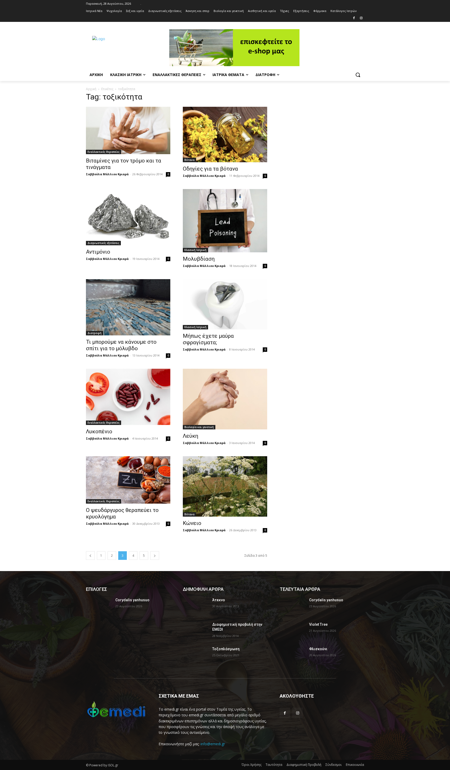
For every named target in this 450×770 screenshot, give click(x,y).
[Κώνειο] (225, 486)
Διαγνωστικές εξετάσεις (103, 243)
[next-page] (154, 555)
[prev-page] (90, 555)
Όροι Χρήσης (251, 764)
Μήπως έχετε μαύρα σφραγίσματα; (208, 339)
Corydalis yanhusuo (132, 600)
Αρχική (91, 89)
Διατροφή (95, 333)
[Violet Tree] (292, 631)
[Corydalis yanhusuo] (98, 606)
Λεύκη (190, 436)
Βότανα (189, 160)
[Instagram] (361, 18)
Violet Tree (318, 624)
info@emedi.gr (213, 743)
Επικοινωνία (355, 764)
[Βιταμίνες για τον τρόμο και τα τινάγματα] (128, 130)
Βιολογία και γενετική (199, 427)
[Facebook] (354, 18)
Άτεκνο (218, 600)
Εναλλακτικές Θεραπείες (104, 152)
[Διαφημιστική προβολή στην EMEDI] (195, 631)
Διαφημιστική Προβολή (303, 764)
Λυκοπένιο (99, 431)
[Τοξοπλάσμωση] (195, 655)
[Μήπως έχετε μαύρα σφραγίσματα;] (225, 304)
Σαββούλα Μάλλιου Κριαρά (107, 174)
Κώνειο (192, 523)
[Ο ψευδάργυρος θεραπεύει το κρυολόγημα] (128, 480)
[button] (358, 74)
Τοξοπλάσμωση (226, 649)
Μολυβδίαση (199, 259)
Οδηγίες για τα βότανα (210, 169)
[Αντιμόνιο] (128, 217)
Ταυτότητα (274, 764)
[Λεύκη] (225, 399)
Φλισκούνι (318, 649)
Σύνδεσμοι (334, 764)
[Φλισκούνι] (292, 655)
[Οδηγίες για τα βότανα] (225, 134)
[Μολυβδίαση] (225, 220)
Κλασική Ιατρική (195, 250)
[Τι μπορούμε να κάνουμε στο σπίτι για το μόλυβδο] (128, 307)
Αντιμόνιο (98, 252)
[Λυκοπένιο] (128, 397)
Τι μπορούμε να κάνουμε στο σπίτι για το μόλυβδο (121, 345)
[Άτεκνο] (195, 606)
